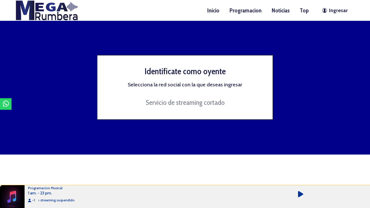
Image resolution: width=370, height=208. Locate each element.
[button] (304, 194)
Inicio (213, 10)
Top (304, 10)
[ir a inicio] (46, 10)
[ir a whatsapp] (6, 104)
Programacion (246, 10)
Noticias (281, 10)
